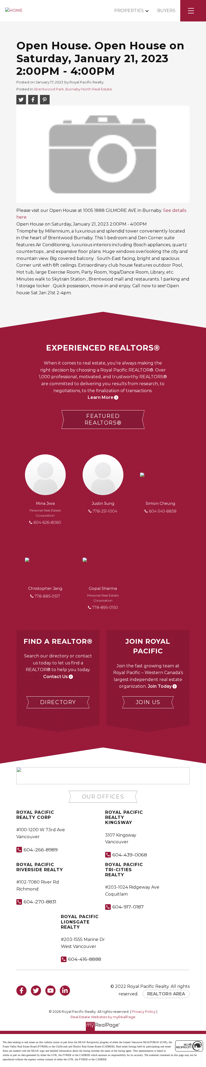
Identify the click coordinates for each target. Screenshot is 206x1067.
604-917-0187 (128, 907)
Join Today (160, 686)
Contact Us (55, 676)
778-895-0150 (105, 607)
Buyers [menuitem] (166, 10)
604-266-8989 (41, 849)
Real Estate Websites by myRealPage (103, 1017)
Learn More (100, 397)
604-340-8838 (162, 511)
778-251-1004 (105, 511)
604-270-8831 (40, 901)
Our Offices (103, 796)
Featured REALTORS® (103, 419)
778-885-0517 (47, 596)
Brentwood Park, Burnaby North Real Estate (73, 89)
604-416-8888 (84, 959)
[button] (103, 419)
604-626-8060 (47, 522)
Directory (58, 702)
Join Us (148, 702)
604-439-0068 (129, 855)
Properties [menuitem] (129, 10)
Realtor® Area (166, 993)
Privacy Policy (144, 1012)
